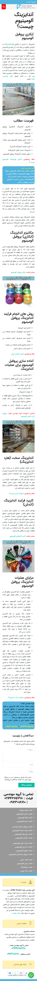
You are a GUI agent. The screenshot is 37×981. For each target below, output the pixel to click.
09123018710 (11, 727)
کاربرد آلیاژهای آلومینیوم (18, 536)
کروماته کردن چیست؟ (16, 493)
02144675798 (27, 727)
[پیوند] (25, 6)
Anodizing (9, 44)
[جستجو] (4, 6)
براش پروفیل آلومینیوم (18, 272)
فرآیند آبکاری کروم (17, 354)
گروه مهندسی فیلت (27, 168)
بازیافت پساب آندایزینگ (16, 697)
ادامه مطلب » (15, 913)
